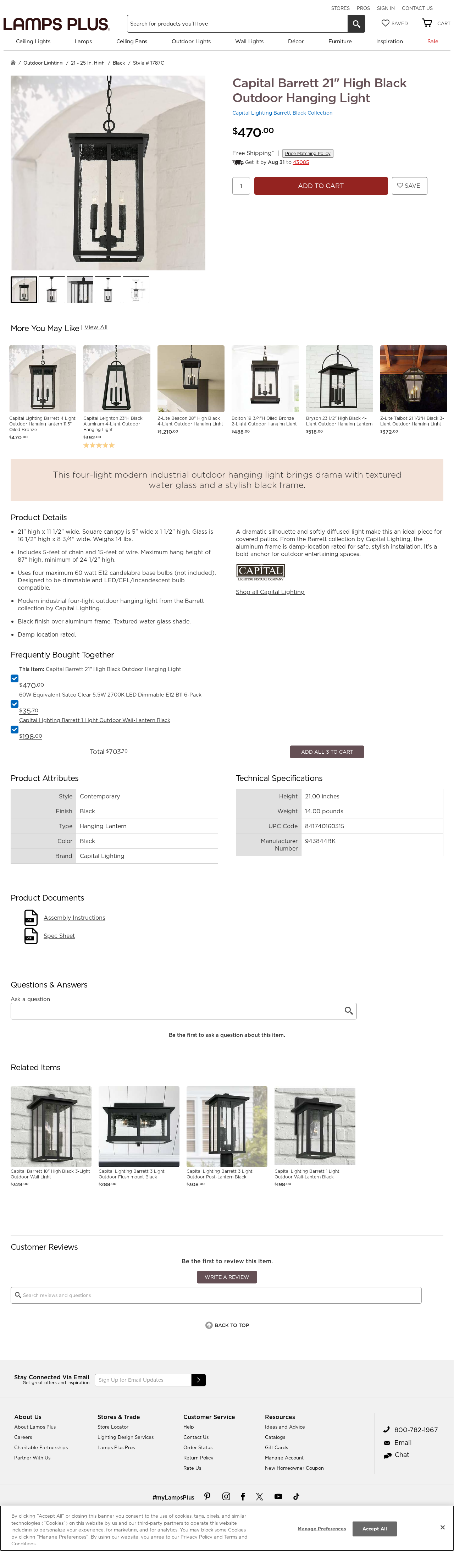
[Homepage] (13, 63)
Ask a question (30, 1214)
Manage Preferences (322, 1528)
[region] (227, 1528)
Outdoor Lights (191, 41)
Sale (432, 41)
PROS (363, 8)
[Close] (442, 1527)
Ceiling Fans (131, 41)
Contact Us (417, 8)
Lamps (83, 41)
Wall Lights (249, 41)
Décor (296, 41)
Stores (340, 8)
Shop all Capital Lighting (270, 592)
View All (95, 327)
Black (119, 63)
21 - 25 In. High (88, 63)
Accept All (374, 1528)
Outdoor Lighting (43, 63)
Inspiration (389, 41)
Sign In (386, 8)
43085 (301, 162)
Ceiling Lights (33, 41)
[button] (24, 289)
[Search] (356, 24)
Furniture (339, 41)
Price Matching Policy (308, 153)
